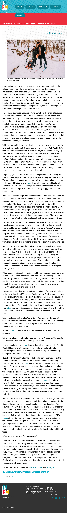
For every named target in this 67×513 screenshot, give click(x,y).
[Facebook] (52, 498)
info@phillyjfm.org (50, 491)
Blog (13, 477)
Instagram (51, 467)
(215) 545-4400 (49, 490)
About (4, 506)
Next (61, 33)
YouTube (38, 467)
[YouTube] (64, 498)
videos (20, 201)
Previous (53, 33)
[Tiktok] (60, 498)
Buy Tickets (9, 506)
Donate (4, 507)
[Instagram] (56, 498)
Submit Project (17, 506)
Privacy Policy (11, 507)
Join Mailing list (26, 506)
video (29, 183)
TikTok (31, 467)
